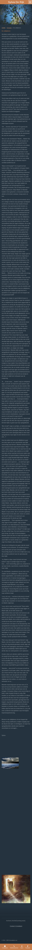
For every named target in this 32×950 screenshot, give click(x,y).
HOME (3, 28)
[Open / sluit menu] (30, 2)
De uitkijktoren (17, 28)
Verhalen (9, 28)
